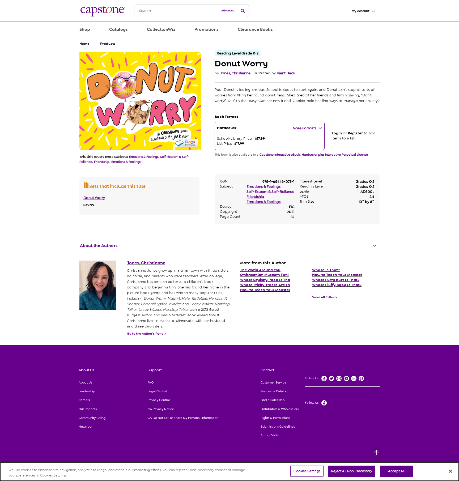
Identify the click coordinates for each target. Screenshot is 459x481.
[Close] (450, 471)
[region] (229, 471)
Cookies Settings (307, 471)
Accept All (396, 471)
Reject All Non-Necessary (351, 471)
